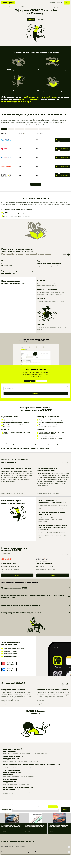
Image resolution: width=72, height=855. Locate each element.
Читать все (65, 809)
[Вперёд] (68, 254)
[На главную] (8, 2)
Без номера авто (42, 807)
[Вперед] (67, 463)
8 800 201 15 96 (52, 2)
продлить (41, 810)
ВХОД (58, 2)
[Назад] (64, 254)
